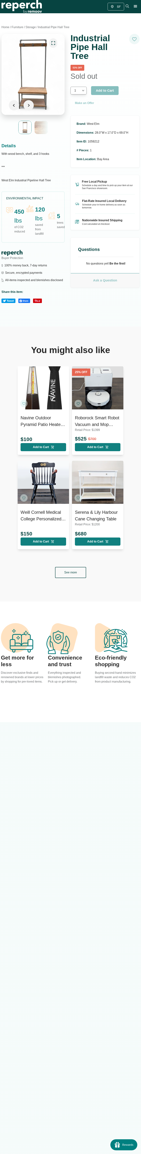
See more (70, 572)
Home (5, 27)
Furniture (17, 27)
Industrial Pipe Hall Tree (53, 27)
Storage (31, 27)
